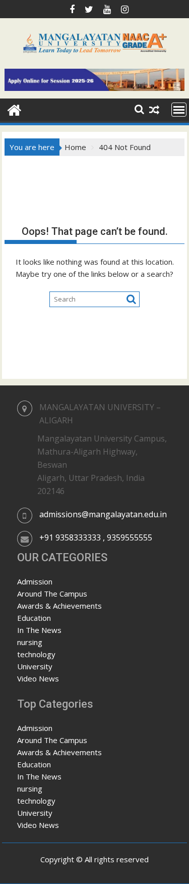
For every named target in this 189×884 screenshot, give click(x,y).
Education (34, 618)
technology (36, 654)
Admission (34, 581)
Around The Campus (52, 593)
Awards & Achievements (59, 606)
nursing (29, 642)
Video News (38, 678)
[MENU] (178, 110)
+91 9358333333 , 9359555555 (95, 537)
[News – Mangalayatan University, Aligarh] (14, 109)
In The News (39, 630)
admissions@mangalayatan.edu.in (103, 514)
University (34, 666)
